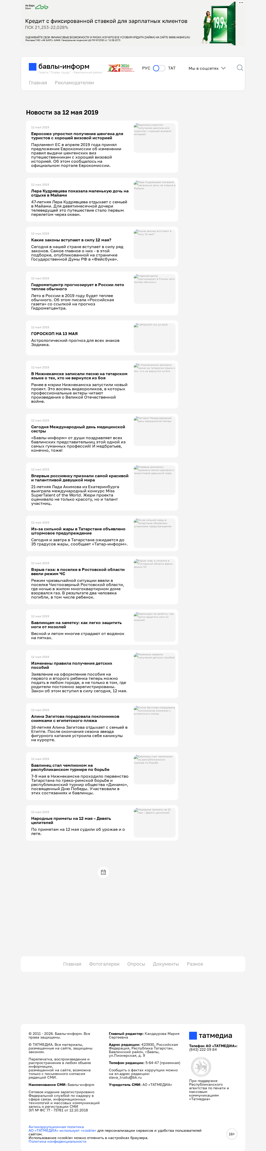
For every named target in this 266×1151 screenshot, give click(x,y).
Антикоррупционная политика (56, 1126)
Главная (38, 82)
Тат (172, 68)
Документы (166, 964)
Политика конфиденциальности (58, 1141)
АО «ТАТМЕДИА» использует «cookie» (62, 1130)
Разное (195, 964)
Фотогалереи (104, 964)
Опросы (136, 964)
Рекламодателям (74, 82)
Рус (146, 68)
